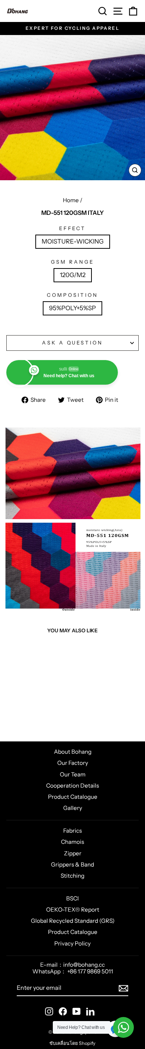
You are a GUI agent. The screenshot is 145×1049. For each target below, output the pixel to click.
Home (71, 200)
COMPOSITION (72, 295)
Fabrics (72, 830)
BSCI (72, 898)
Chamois (72, 841)
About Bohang (72, 751)
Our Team (73, 774)
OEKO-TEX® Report (72, 909)
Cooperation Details (72, 785)
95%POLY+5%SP (72, 308)
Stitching (72, 875)
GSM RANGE (72, 262)
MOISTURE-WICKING (73, 241)
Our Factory (72, 762)
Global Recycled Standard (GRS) (73, 920)
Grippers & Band (72, 864)
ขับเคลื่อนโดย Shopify (72, 1043)
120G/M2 (73, 275)
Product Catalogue (72, 796)
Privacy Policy (72, 943)
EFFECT (72, 228)
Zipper (72, 853)
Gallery (72, 807)
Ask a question (72, 343)
